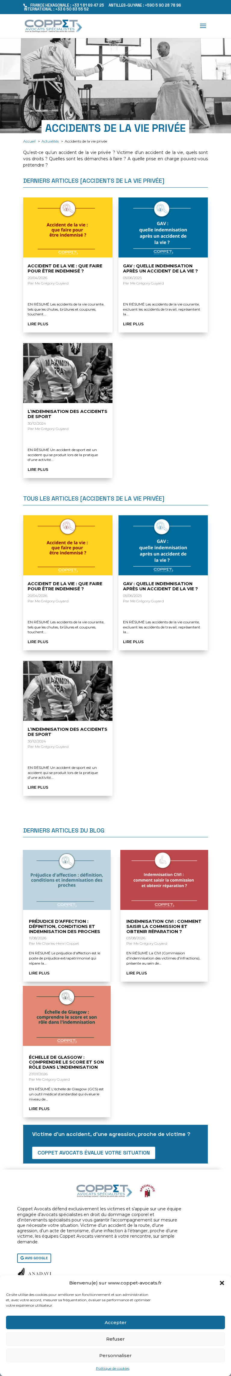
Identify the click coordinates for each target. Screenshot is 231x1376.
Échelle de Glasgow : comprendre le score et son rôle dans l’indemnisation (66, 1062)
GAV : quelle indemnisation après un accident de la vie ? (160, 268)
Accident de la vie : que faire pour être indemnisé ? (65, 268)
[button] (222, 1283)
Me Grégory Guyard (52, 283)
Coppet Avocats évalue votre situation (94, 1152)
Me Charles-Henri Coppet (57, 943)
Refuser (115, 1339)
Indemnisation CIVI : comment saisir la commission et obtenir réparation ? (164, 926)
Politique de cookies (112, 1368)
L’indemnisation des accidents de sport (67, 414)
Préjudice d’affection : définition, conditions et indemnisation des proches (64, 926)
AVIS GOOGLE (36, 1258)
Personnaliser (115, 1355)
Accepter (116, 1322)
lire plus (38, 323)
